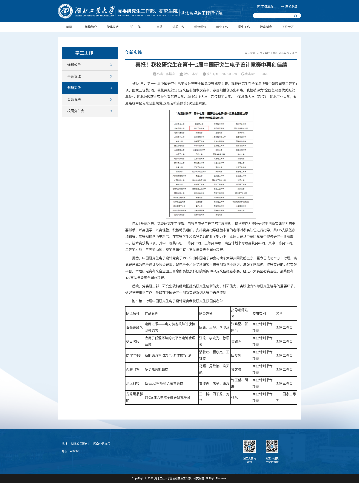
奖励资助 (74, 99)
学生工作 (244, 27)
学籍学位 (200, 27)
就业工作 (222, 27)
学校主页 (267, 6)
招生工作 (135, 27)
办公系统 (291, 6)
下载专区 (288, 27)
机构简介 (91, 27)
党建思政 (113, 27)
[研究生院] (140, 11)
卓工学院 (156, 27)
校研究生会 (75, 111)
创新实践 (74, 88)
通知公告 (74, 65)
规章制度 (266, 27)
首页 (69, 27)
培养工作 (178, 27)
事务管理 (74, 76)
